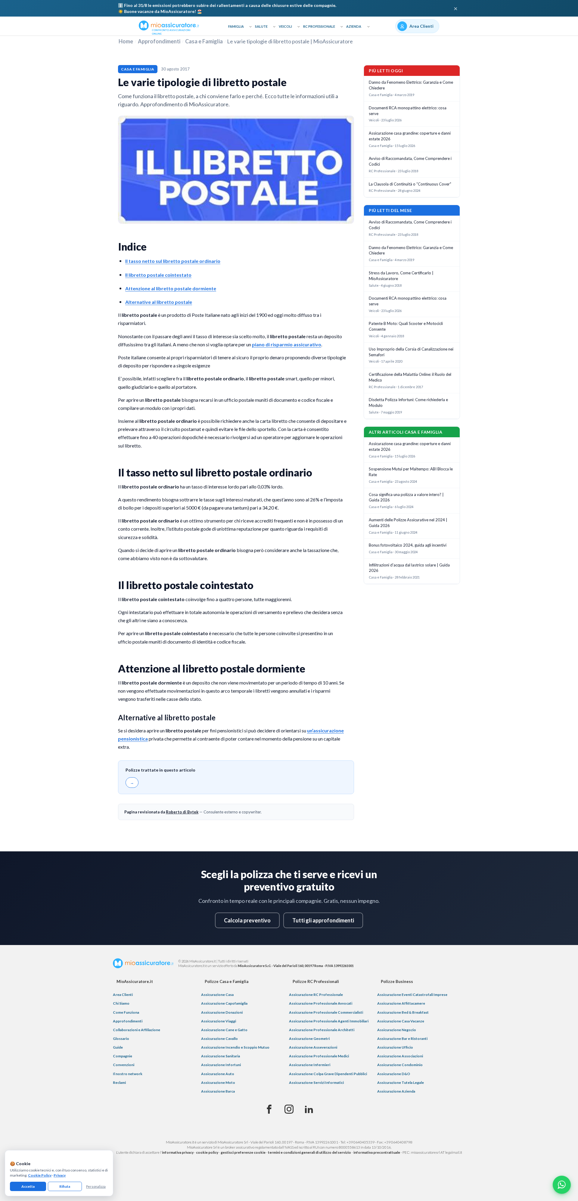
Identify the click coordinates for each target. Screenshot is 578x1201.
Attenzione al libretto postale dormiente (170, 288)
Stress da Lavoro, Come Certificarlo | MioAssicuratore (401, 275)
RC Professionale (319, 26)
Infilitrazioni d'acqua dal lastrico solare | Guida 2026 (409, 568)
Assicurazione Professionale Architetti (321, 1030)
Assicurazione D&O (393, 1074)
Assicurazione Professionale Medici (319, 1056)
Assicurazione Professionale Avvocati (320, 1003)
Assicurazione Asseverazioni (313, 1047)
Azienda (353, 26)
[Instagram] (289, 1109)
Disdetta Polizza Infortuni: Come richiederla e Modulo (408, 402)
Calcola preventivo (247, 920)
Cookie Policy (39, 1175)
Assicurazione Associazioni (400, 1056)
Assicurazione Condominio (400, 1064)
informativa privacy (178, 1152)
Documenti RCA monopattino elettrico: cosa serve (407, 110)
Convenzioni (123, 1064)
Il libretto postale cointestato (158, 275)
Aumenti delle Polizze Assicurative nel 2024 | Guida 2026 (408, 522)
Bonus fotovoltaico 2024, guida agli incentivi (407, 545)
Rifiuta (64, 1186)
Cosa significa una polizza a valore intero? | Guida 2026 (406, 497)
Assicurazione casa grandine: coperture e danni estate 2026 (410, 136)
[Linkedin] (309, 1109)
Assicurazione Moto (218, 1082)
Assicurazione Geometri (309, 1038)
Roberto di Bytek (182, 812)
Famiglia (236, 26)
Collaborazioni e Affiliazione (136, 1030)
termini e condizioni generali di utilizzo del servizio (309, 1152)
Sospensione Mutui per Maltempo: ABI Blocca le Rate (411, 471)
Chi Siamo (121, 1003)
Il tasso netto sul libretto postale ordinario (172, 261)
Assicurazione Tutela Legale (400, 1082)
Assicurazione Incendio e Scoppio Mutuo (235, 1047)
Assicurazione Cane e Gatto (224, 1030)
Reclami (119, 1082)
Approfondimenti (159, 41)
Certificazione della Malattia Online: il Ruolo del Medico (410, 377)
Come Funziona (126, 1012)
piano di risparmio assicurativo (286, 344)
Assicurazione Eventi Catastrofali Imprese (412, 994)
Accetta (28, 1186)
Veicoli (285, 26)
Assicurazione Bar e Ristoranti (402, 1038)
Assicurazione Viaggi (218, 1021)
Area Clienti (123, 994)
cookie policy (207, 1152)
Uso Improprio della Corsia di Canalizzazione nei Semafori (411, 352)
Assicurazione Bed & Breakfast (403, 1012)
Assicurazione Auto (217, 1074)
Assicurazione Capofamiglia (224, 1003)
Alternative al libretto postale (158, 302)
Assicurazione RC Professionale (316, 994)
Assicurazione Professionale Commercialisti (326, 1012)
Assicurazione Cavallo (219, 1038)
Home (126, 41)
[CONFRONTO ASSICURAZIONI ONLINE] (169, 25)
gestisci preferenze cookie (243, 1152)
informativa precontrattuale (376, 1152)
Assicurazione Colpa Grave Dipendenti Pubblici (328, 1074)
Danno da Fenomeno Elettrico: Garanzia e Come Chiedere (411, 85)
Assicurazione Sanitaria (220, 1056)
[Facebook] (269, 1109)
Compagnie (122, 1056)
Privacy (60, 1175)
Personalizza (96, 1186)
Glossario (121, 1038)
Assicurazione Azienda (396, 1091)
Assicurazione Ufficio (395, 1047)
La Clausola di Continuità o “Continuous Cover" (410, 184)
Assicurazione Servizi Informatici (316, 1082)
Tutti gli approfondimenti (323, 920)
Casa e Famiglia (204, 41)
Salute (261, 26)
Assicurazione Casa (217, 994)
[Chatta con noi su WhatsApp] (562, 1185)
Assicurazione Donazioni (222, 1012)
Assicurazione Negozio (396, 1030)
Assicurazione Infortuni (221, 1064)
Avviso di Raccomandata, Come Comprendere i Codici (410, 161)
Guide (118, 1047)
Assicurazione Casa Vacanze (400, 1021)
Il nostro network (127, 1074)
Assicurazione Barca (218, 1091)
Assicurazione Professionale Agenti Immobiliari (328, 1021)
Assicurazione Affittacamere (401, 1003)
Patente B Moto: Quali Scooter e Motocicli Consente (406, 326)
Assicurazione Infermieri (309, 1064)
